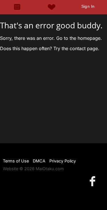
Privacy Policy (62, 160)
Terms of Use (16, 160)
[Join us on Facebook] (93, 181)
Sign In (88, 6)
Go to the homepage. (79, 38)
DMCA (39, 160)
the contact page (80, 48)
